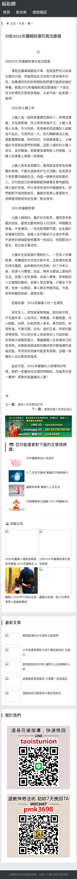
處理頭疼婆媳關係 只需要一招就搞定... (46, 678)
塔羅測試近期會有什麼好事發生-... (44, 693)
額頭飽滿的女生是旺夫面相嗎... (42, 635)
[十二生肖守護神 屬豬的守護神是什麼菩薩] (16, 476)
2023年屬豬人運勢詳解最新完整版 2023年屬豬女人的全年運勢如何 (21, 563)
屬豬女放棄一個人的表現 (54, 597)
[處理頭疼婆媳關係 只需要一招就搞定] (13, 682)
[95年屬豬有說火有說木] (16, 462)
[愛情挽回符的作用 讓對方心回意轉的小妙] (13, 668)
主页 (13, 23)
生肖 (21, 23)
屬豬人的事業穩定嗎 (30, 404)
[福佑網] (15, 4)
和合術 (21, 12)
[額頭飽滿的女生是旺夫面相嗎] (13, 639)
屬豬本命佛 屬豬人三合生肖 (43, 487)
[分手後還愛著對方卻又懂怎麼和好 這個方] (13, 653)
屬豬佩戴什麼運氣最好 (58, 409)
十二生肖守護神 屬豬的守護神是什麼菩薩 (51, 472)
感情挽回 (40, 12)
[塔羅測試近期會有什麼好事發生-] (13, 697)
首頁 (6, 12)
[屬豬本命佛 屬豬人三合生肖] (16, 490)
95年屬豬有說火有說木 (40, 458)
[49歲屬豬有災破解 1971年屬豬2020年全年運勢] (16, 505)
